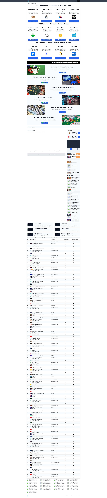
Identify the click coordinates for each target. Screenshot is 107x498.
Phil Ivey (52, 348)
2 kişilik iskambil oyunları (35, 364)
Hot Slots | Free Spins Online (60, 9)
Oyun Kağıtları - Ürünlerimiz (36, 338)
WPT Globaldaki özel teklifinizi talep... (37, 436)
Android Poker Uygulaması (36, 472)
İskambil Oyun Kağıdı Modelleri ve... (37, 424)
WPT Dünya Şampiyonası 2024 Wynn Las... (38, 274)
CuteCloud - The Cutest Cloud (33, 46)
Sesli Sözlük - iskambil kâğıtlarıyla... (37, 381)
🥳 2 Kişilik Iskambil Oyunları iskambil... (37, 269)
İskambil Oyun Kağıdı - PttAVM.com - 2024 (38, 402)
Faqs (29, 3)
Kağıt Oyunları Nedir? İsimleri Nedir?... (37, 405)
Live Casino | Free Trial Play (74, 9)
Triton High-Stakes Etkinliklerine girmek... (38, 331)
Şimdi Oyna (78, 154)
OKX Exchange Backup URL (74, 27)
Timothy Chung (78, 215)
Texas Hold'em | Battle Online (47, 9)
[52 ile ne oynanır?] (69, 209)
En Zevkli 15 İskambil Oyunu (36, 262)
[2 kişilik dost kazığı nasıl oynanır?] (69, 203)
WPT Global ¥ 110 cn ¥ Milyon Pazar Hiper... (38, 467)
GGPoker (33, 389)
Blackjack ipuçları (34, 244)
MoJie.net (60, 46)
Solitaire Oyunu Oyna (35, 307)
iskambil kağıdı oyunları (35, 241)
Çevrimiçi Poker (34, 415)
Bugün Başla (62, 72)
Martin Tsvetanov (34, 284)
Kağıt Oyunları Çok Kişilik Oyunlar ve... (37, 295)
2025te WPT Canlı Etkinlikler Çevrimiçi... (37, 355)
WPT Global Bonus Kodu (54, 436)
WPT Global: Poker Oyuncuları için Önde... (38, 450)
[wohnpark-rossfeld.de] (69, 167)
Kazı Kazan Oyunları (74, 169)
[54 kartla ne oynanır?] (69, 194)
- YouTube (33, 245)
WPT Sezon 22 (34, 306)
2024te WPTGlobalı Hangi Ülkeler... (37, 407)
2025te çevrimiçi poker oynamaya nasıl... (38, 414)
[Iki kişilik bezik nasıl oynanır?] (69, 200)
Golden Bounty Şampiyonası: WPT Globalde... (38, 314)
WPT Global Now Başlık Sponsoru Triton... (38, 248)
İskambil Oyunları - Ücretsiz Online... (37, 369)
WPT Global (52, 248)
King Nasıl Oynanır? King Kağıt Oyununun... (38, 367)
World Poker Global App (73, 153)
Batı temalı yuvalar (53, 398)
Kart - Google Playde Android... (36, 264)
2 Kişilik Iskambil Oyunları (74, 162)
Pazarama (33, 350)
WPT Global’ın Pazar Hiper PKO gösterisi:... (38, 386)
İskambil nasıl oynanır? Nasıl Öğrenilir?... (38, 293)
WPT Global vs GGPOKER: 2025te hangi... (38, 298)
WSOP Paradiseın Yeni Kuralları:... (37, 326)
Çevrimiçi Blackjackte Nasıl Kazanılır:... (37, 243)
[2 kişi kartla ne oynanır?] (69, 206)
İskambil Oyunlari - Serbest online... (37, 319)
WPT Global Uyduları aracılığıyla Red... (37, 455)
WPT (72, 215)
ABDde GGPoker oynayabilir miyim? (37, 388)
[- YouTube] (69, 212)
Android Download (33, 27)
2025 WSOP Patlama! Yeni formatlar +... (37, 374)
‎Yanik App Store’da (34, 362)
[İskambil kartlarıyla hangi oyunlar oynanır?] (69, 197)
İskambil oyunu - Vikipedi (35, 333)
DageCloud (74, 46)
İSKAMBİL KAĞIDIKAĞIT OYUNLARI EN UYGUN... (39, 345)
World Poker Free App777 (73, 155)
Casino (70, 1)
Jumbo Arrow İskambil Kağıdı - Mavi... (37, 412)
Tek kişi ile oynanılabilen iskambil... (37, 324)
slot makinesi (74, 1)
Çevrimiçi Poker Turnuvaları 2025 (55, 317)
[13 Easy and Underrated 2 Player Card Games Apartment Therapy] (69, 162)
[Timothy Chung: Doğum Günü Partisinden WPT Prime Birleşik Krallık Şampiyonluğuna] (69, 215)
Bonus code (66, 1)
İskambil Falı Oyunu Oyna (35, 255)
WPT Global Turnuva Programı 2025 (37, 376)
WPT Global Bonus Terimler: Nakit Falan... (38, 288)
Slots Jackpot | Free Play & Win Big (33, 9)
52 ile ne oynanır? (62, 220)
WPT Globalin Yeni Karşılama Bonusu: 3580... (38, 276)
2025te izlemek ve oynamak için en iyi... (37, 317)
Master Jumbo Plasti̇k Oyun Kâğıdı (37, 469)
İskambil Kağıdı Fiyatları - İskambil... (37, 476)
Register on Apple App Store (46, 27)
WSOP (33, 327)
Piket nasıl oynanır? (33, 3)
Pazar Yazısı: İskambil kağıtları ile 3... (37, 250)
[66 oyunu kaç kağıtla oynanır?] (69, 217)
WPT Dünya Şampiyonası (35, 275)
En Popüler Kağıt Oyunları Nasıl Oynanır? (38, 457)
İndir (78, 1)
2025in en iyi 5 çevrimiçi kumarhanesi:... (38, 267)
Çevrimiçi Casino (34, 291)
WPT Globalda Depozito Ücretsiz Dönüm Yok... (38, 433)
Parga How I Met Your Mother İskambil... (38, 438)
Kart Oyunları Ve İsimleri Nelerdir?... (37, 343)
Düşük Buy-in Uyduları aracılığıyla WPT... (38, 252)
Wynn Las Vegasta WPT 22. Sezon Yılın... (37, 305)
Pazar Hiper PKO (53, 386)
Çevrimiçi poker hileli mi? (35, 421)
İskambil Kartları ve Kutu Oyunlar (37, 357)
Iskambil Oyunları (73, 187)
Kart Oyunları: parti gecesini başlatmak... (38, 464)
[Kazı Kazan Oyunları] (69, 170)
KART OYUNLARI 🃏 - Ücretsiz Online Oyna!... (38, 286)
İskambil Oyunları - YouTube (36, 417)
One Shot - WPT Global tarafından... (37, 312)
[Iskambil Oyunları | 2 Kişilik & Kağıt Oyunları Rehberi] (69, 173)
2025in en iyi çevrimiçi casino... (36, 462)
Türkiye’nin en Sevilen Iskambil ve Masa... (38, 452)
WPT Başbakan (74, 215)
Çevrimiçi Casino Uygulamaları (36, 463)
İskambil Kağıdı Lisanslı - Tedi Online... (37, 281)
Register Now (60, 27)
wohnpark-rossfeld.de (74, 183)
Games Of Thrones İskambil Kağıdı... (37, 400)
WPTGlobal (33, 408)
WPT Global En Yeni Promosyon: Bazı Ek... (38, 393)
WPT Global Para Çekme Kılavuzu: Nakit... (38, 395)
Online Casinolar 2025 (54, 267)
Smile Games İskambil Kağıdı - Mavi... (37, 443)
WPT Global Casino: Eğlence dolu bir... (37, 300)
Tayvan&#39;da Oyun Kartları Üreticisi (37, 426)
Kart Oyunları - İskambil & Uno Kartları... (38, 383)
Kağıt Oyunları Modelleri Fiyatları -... (37, 419)
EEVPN (46, 46)
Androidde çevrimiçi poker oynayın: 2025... (38, 471)
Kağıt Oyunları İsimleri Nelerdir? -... (37, 445)
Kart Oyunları (77, 190)
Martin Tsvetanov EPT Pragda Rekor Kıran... (38, 283)
